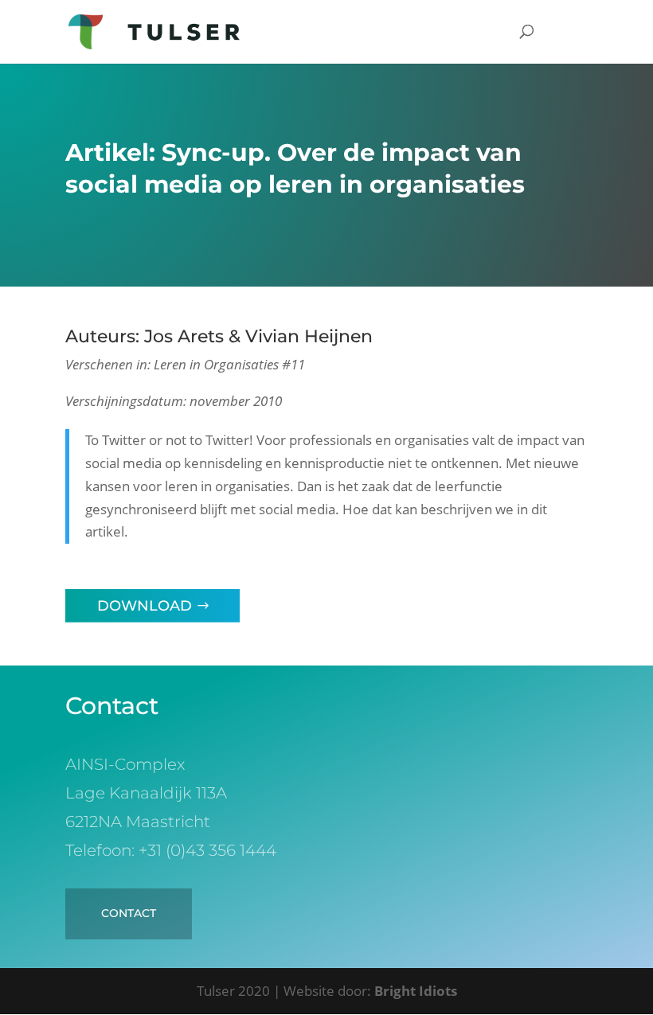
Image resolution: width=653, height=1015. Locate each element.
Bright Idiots (415, 991)
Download (144, 606)
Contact (128, 913)
